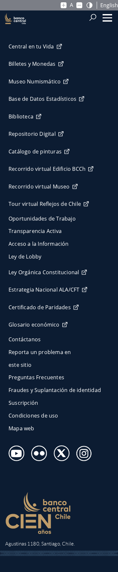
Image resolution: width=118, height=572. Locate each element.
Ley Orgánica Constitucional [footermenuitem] (44, 272)
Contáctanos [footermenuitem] (25, 339)
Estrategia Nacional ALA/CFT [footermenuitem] (44, 289)
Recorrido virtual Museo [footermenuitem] (39, 186)
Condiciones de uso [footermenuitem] (33, 415)
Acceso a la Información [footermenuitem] (39, 243)
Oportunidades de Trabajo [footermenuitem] (42, 218)
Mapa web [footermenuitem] (21, 428)
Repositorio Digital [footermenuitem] (32, 133)
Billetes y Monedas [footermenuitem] (32, 63)
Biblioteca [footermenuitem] (21, 116)
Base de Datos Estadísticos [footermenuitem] (42, 98)
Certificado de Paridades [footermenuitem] (40, 307)
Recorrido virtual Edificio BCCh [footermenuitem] (47, 168)
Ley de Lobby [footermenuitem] (25, 256)
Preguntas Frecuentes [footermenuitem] (36, 377)
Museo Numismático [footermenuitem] (35, 81)
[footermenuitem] (15, 451)
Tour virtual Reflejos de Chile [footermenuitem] (45, 203)
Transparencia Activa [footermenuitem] (35, 231)
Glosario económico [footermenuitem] (34, 324)
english (109, 5)
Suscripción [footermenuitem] (23, 402)
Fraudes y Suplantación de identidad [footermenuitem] (55, 390)
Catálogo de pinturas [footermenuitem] (35, 151)
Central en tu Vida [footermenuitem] (31, 46)
